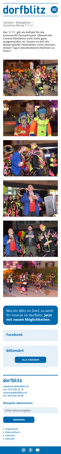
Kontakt (10, 438)
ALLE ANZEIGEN (30, 359)
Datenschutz (12, 432)
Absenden (19, 419)
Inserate (10, 435)
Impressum (11, 428)
